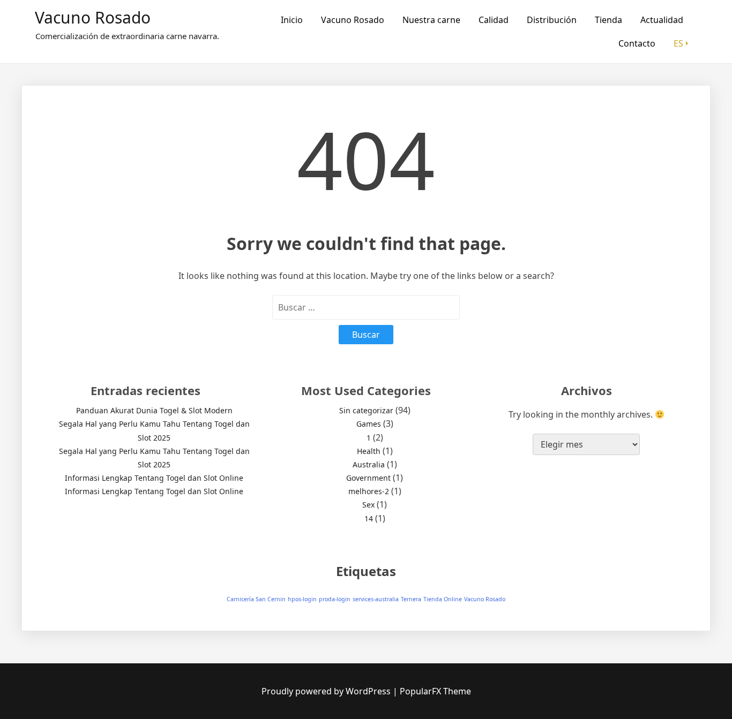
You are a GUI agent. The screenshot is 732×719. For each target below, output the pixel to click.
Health (368, 451)
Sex (368, 504)
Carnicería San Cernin (256, 599)
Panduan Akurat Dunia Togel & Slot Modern (154, 410)
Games (368, 424)
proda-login (334, 599)
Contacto (636, 43)
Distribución (552, 20)
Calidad (494, 20)
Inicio (292, 20)
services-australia (376, 599)
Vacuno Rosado (93, 17)
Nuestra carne (431, 20)
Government (368, 478)
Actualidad (661, 20)
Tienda (608, 20)
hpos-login (302, 599)
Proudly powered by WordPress (327, 691)
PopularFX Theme (435, 691)
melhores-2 (368, 491)
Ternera (411, 599)
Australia (369, 464)
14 (368, 518)
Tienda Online (442, 599)
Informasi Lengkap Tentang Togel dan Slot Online (154, 478)
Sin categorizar (366, 410)
